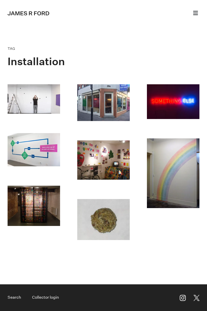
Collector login (45, 297)
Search (14, 297)
